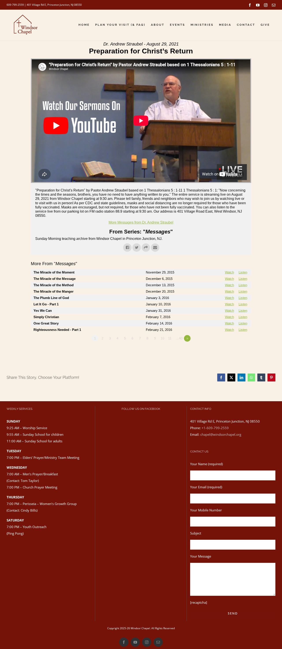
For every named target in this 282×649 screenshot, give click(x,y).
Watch (229, 272)
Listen (243, 272)
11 (169, 338)
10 (162, 338)
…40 (179, 338)
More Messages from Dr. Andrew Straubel (141, 222)
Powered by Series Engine (235, 350)
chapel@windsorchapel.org (220, 434)
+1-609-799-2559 (215, 428)
